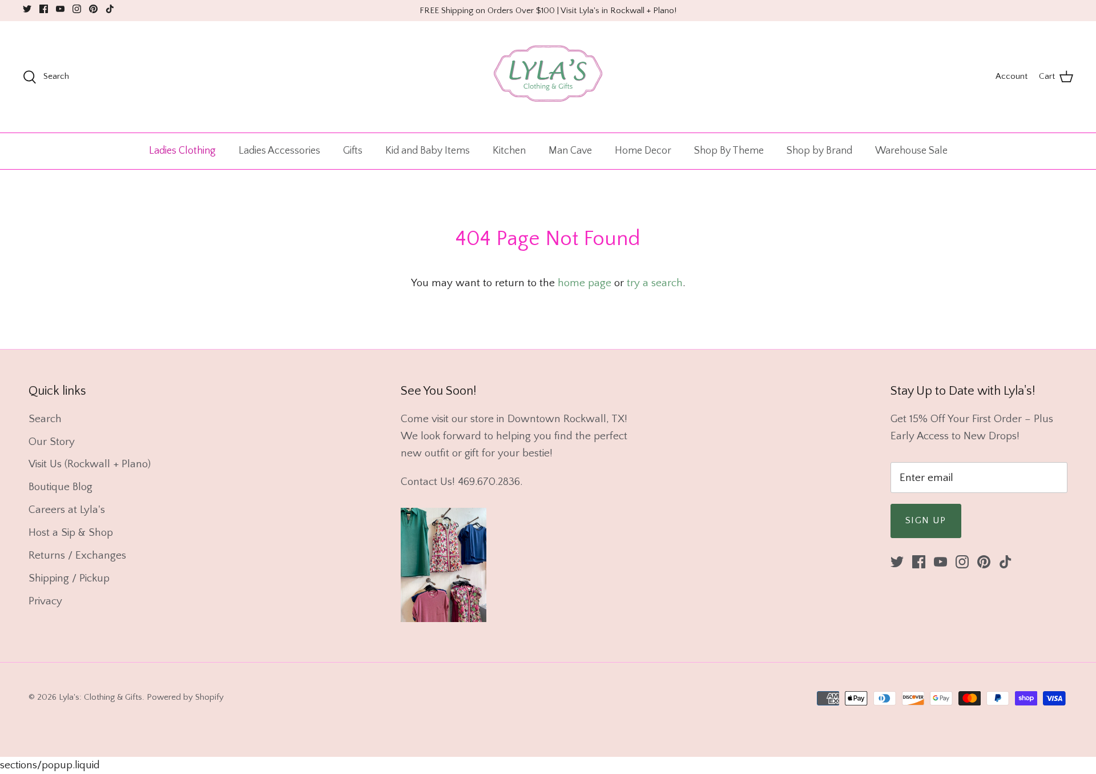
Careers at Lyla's (67, 510)
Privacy (45, 601)
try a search (655, 283)
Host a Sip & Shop (71, 533)
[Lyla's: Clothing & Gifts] (548, 77)
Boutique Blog (60, 487)
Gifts (352, 151)
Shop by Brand (819, 151)
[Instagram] (76, 9)
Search (45, 419)
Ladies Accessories (279, 151)
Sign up (925, 520)
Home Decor (643, 151)
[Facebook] (43, 9)
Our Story (52, 442)
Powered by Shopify (185, 697)
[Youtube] (60, 9)
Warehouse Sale (911, 151)
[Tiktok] (110, 9)
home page (584, 283)
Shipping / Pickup (69, 578)
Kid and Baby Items (427, 151)
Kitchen (509, 151)
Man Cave (570, 151)
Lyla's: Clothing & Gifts (100, 697)
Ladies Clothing (182, 151)
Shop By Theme (729, 151)
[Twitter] (27, 9)
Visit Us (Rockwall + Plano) (90, 464)
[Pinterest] (93, 9)
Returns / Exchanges (77, 556)
